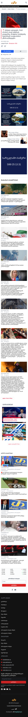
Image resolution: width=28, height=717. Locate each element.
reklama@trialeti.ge (7, 662)
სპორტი (3, 608)
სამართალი (4, 534)
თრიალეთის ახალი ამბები (8, 630)
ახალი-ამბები (11, 9)
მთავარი (4, 9)
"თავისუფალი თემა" (12, 558)
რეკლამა (3, 491)
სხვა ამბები (4, 614)
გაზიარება (8, 51)
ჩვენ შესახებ (4, 652)
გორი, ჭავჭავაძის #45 (8, 665)
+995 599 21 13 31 (7, 667)
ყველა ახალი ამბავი (7, 398)
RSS (16, 43)
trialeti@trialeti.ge (7, 659)
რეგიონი (3, 617)
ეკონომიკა (4, 601)
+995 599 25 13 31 (7, 670)
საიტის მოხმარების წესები (14, 705)
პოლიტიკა (3, 469)
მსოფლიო (11, 43)
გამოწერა (14, 585)
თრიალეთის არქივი (6, 633)
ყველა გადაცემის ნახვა (14, 444)
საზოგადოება (10, 491)
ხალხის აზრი (4, 627)
